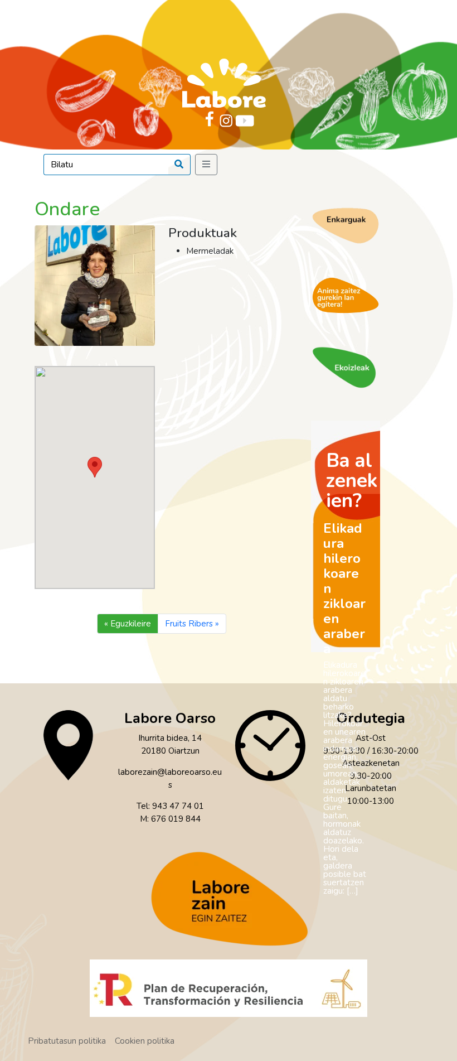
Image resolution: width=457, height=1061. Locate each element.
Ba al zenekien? (351, 480)
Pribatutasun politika (67, 1040)
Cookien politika (144, 1040)
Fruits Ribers (189, 623)
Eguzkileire (130, 623)
